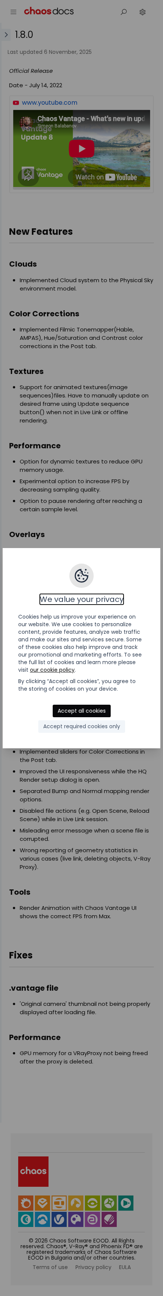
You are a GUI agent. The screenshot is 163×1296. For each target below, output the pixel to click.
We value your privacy (82, 599)
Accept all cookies (82, 711)
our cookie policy (52, 670)
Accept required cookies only (81, 726)
